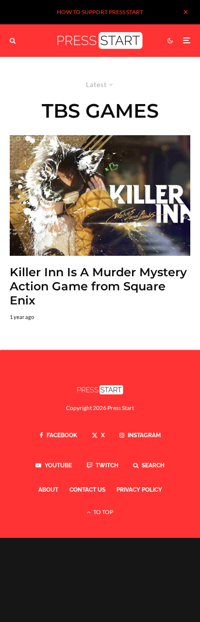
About (48, 489)
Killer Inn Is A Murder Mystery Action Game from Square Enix (98, 286)
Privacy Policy (139, 489)
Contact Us (87, 489)
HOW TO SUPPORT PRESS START (100, 12)
